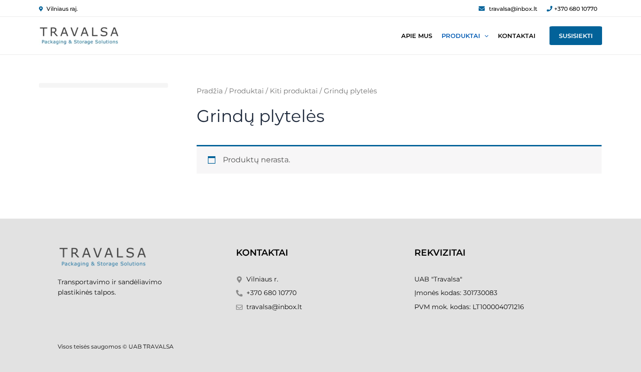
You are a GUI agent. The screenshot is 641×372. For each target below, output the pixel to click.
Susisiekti (576, 35)
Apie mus (416, 35)
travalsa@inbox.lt (513, 8)
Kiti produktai (294, 91)
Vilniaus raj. (62, 8)
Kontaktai (516, 35)
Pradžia (210, 91)
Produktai (461, 35)
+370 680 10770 (575, 8)
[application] (484, 35)
